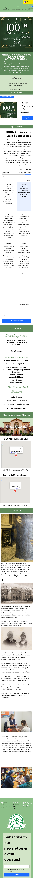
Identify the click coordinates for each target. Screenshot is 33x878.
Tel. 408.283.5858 (5, 9)
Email (6, 863)
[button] (32, 6)
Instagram (17, 806)
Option (16, 182)
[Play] (3, 580)
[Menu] (30, 14)
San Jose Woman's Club (16, 427)
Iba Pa (31, 272)
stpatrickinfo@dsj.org (17, 9)
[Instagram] (14, 804)
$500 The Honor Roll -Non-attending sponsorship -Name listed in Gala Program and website (31, 185)
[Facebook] (14, 806)
